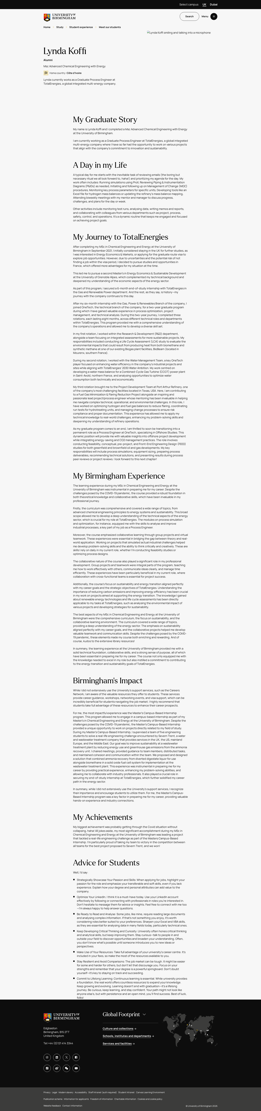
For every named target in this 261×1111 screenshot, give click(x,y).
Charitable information (125, 1099)
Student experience (81, 27)
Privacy (47, 1092)
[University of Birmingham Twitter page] (66, 1057)
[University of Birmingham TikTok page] (47, 1068)
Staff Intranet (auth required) (102, 1092)
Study (59, 27)
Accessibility (81, 1092)
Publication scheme (53, 1099)
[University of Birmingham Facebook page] (76, 1057)
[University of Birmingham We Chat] (66, 1068)
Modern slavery (66, 1092)
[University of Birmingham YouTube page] (76, 1068)
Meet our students (110, 27)
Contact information (72, 1105)
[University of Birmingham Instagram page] (47, 1057)
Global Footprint (121, 1014)
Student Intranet (126, 1092)
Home (47, 27)
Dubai (214, 4)
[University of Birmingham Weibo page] (56, 1068)
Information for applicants (76, 1099)
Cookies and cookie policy (150, 1099)
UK (204, 4)
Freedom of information (101, 1099)
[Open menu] (214, 16)
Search (189, 16)
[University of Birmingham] (60, 16)
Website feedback (52, 1105)
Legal (54, 1092)
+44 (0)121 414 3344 (60, 1043)
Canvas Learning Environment (150, 1092)
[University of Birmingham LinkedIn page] (56, 1057)
